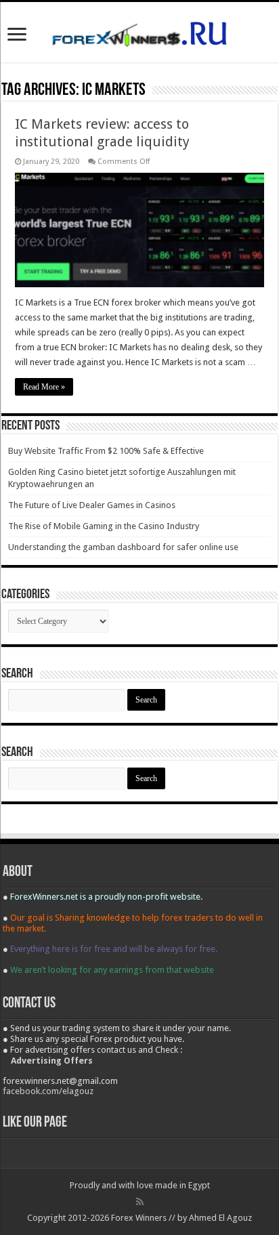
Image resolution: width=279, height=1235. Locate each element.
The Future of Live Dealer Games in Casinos (91, 505)
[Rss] (140, 1202)
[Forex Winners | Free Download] (139, 32)
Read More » (44, 387)
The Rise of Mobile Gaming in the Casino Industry (103, 526)
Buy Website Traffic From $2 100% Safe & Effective (106, 451)
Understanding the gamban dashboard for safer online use (123, 547)
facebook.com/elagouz (48, 1091)
